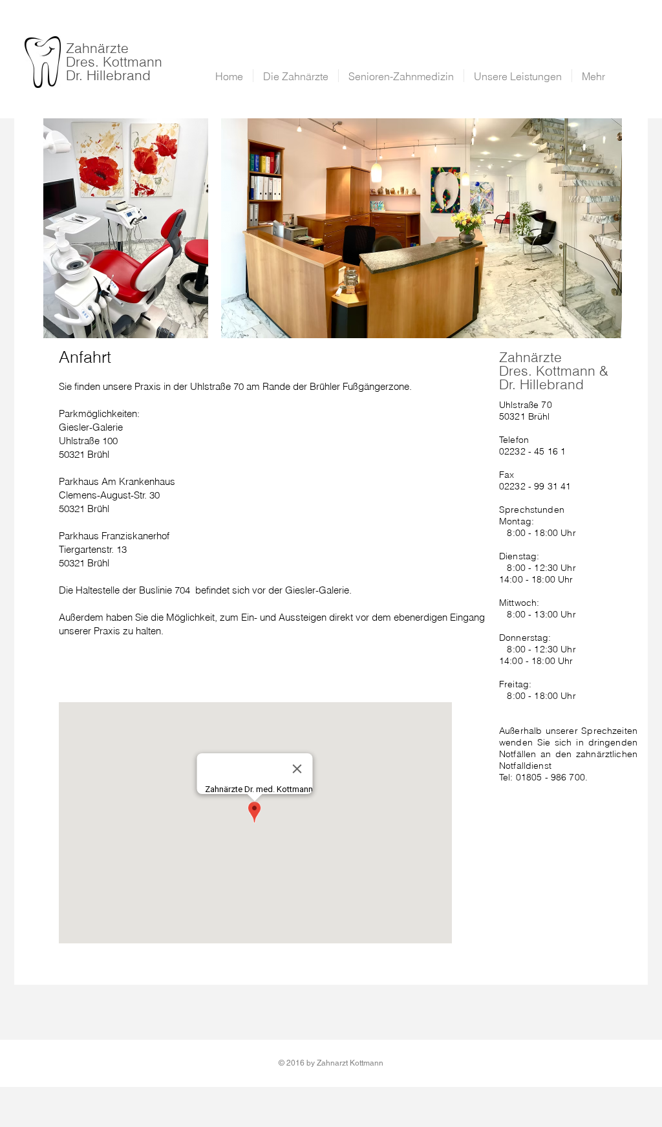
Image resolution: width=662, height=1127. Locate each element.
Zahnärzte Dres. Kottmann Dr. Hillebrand (114, 61)
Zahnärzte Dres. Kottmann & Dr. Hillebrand (553, 370)
